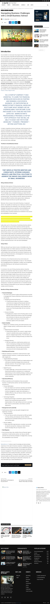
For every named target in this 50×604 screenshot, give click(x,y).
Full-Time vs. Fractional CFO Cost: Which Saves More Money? (44, 40)
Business (2, 533)
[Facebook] (43, 1)
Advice (13, 533)
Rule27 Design (18, 602)
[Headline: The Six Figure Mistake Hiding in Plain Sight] (6, 530)
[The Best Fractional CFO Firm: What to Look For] (3, 563)
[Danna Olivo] (2, 19)
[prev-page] (2, 540)
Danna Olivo (7, 19)
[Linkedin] (46, 1)
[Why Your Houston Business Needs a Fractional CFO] (36, 30)
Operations (6, 10)
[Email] (19, 22)
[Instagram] (45, 1)
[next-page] (4, 540)
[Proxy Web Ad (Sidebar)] (41, 21)
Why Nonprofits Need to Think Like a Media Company (27, 564)
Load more (41, 50)
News (5, 8)
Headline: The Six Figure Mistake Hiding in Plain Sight (5, 536)
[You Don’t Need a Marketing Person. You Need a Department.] (20, 552)
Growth (8, 8)
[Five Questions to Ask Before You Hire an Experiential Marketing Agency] (20, 557)
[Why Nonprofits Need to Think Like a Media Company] (20, 564)
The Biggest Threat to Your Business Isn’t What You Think (27, 536)
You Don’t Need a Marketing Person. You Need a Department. (27, 552)
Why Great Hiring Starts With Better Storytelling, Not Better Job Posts (16, 536)
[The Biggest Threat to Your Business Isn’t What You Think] (27, 530)
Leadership (11, 10)
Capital (24, 533)
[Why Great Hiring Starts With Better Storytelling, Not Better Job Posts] (17, 530)
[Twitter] (48, 1)
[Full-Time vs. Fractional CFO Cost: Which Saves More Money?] (36, 40)
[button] (47, 4)
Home (2, 8)
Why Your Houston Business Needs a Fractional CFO (43, 30)
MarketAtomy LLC (5, 444)
